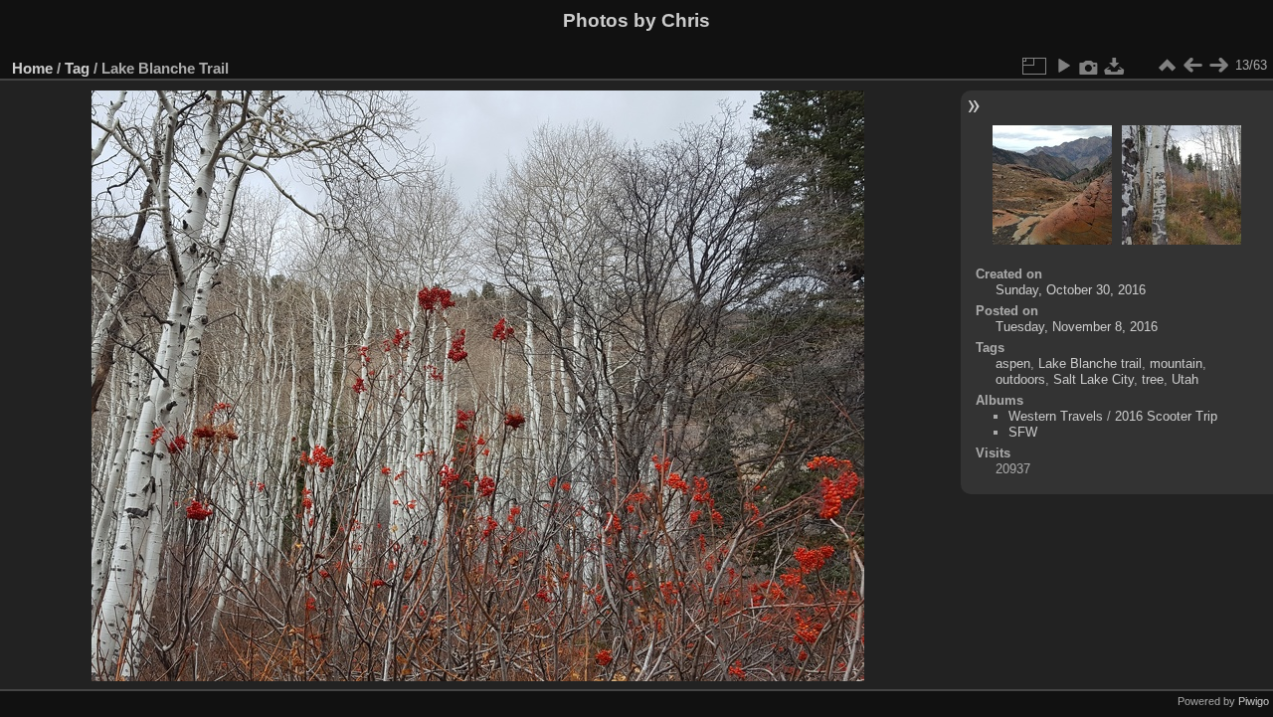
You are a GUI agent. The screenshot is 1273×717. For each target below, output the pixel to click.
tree (1153, 379)
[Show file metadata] (1089, 66)
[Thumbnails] (1167, 66)
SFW (1022, 432)
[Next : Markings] (1218, 66)
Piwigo (1253, 701)
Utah (1185, 379)
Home (32, 68)
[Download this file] (1115, 66)
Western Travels (1055, 416)
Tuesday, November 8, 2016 (1077, 326)
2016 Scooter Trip (1166, 416)
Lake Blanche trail (1090, 363)
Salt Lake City (1093, 379)
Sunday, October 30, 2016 (1071, 289)
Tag (77, 68)
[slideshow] (1063, 66)
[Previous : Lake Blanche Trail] (1192, 66)
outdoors (1020, 379)
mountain (1176, 363)
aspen (1013, 363)
